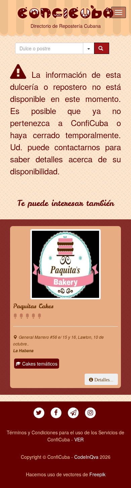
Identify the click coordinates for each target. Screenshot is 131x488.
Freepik (97, 474)
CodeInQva (86, 456)
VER (79, 439)
